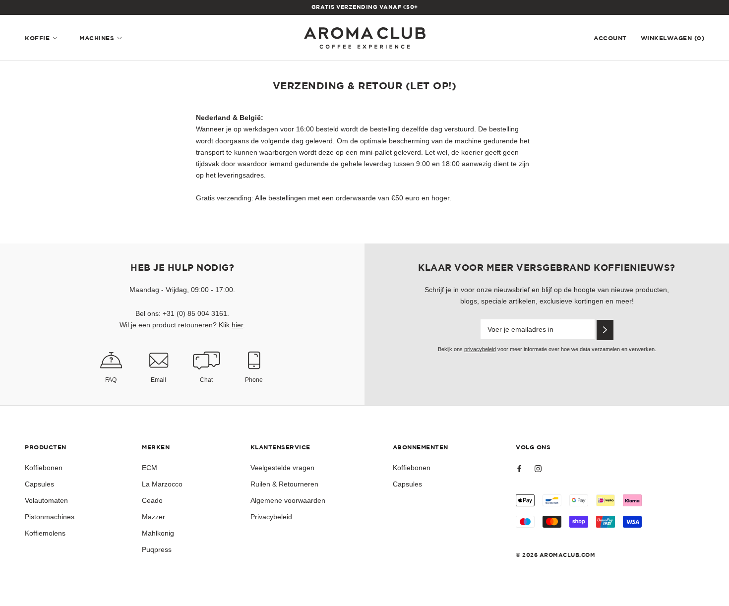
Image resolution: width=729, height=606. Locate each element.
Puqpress (157, 549)
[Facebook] (519, 468)
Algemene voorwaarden (287, 500)
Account (610, 38)
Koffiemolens (45, 533)
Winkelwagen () (673, 38)
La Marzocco (162, 484)
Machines (96, 38)
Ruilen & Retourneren (284, 484)
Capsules (39, 484)
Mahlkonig (158, 533)
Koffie (37, 38)
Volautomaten (46, 500)
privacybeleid (480, 349)
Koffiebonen (43, 468)
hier (237, 325)
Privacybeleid (271, 517)
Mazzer (153, 517)
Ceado (152, 500)
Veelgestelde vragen (282, 468)
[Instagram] (538, 468)
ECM (149, 468)
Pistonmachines (49, 517)
